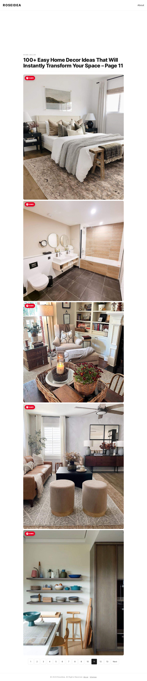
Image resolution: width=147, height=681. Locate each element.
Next (115, 661)
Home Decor (29, 55)
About (141, 5)
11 (94, 661)
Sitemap (93, 677)
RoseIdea (12, 5)
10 (88, 661)
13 (107, 661)
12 (101, 661)
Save (31, 78)
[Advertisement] (73, 33)
